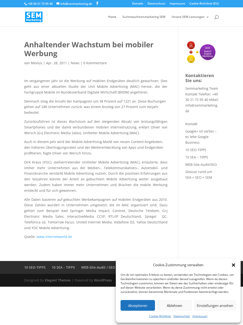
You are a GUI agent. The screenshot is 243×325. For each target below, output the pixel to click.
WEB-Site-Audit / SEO (98, 267)
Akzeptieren (137, 305)
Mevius (36, 63)
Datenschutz (181, 316)
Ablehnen (174, 305)
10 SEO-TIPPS (195, 150)
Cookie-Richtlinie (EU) (204, 3)
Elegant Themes (58, 280)
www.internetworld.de (54, 236)
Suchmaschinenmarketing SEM (143, 17)
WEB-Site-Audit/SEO (201, 164)
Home (112, 17)
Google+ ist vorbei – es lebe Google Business (200, 137)
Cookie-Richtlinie (160, 316)
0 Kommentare (95, 63)
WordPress (103, 280)
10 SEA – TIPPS (196, 157)
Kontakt (137, 3)
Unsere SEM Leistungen (188, 17)
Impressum (199, 316)
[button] (233, 265)
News (75, 63)
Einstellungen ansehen (215, 305)
